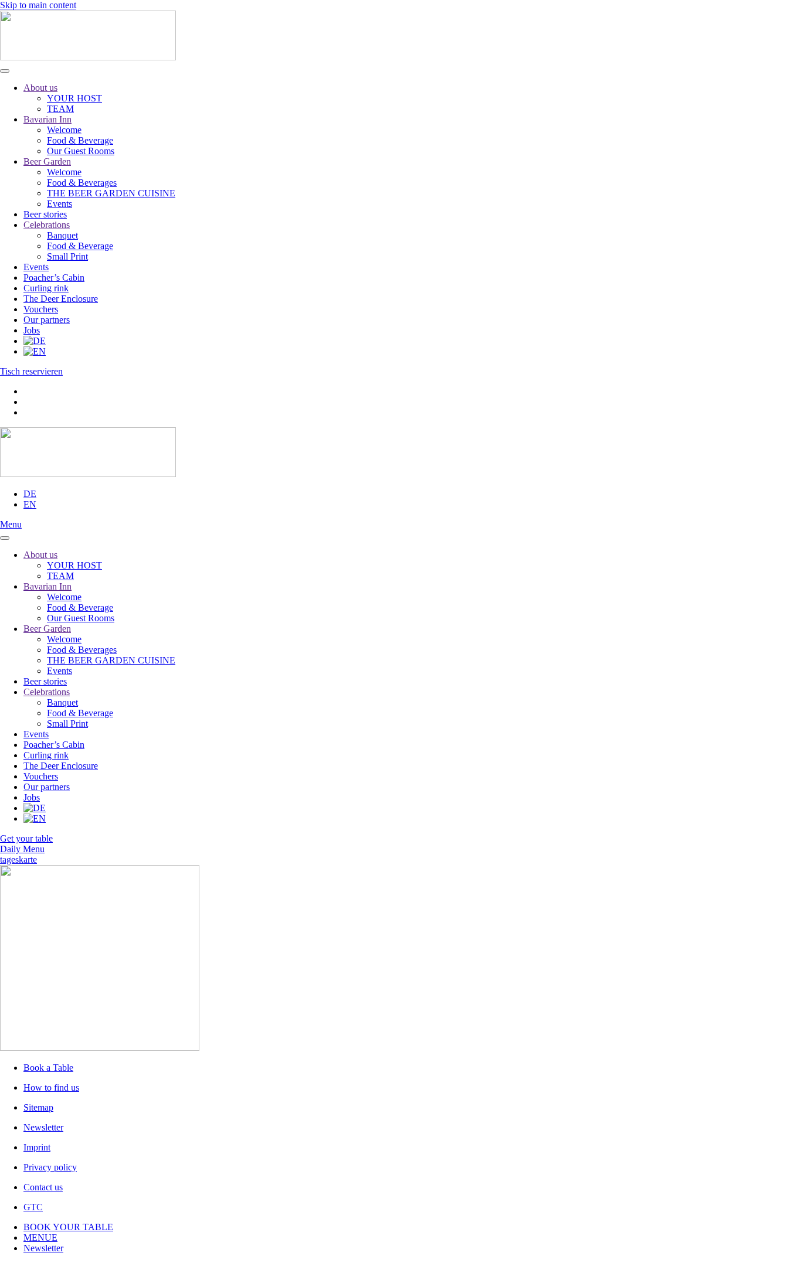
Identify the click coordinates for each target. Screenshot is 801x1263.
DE (29, 494)
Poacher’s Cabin (53, 277)
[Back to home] (88, 57)
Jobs (31, 330)
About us (40, 88)
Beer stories (45, 214)
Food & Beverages (82, 183)
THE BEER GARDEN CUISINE (111, 193)
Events (59, 204)
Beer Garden (47, 161)
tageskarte (18, 859)
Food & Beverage (80, 140)
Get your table (26, 838)
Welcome (64, 130)
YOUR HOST (74, 98)
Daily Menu (22, 849)
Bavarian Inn (47, 119)
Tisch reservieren (31, 371)
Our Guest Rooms (80, 151)
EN (29, 504)
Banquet (62, 235)
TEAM (60, 109)
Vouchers (40, 309)
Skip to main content (38, 5)
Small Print (67, 256)
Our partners (46, 320)
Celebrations (46, 225)
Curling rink (46, 288)
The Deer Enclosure (60, 299)
